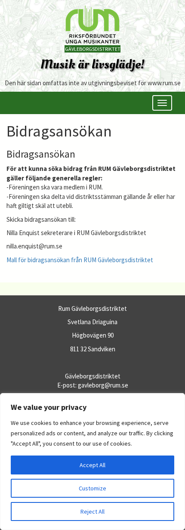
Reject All (92, 511)
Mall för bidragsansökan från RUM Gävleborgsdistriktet (80, 260)
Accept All (92, 465)
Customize (92, 488)
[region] (92, 461)
